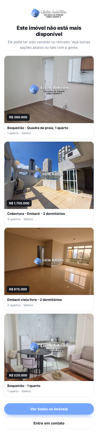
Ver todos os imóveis (49, 409)
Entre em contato (49, 423)
